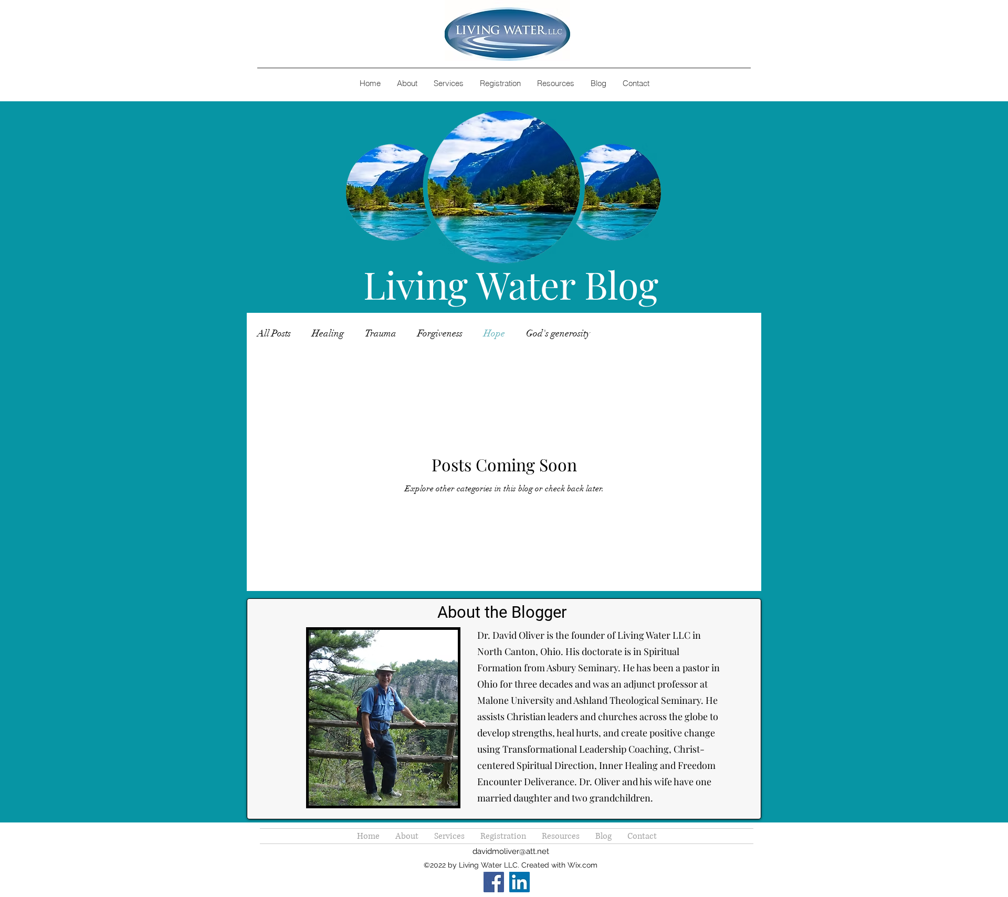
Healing (328, 333)
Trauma (380, 333)
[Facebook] (494, 882)
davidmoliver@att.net (510, 851)
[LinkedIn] (519, 882)
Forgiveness (440, 333)
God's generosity (558, 333)
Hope (494, 333)
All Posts (274, 333)
